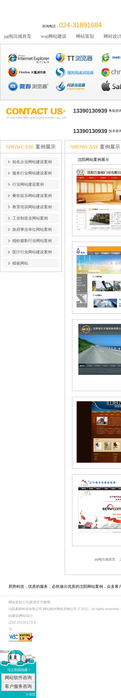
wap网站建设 (53, 36)
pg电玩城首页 (17, 36)
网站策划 (85, 36)
